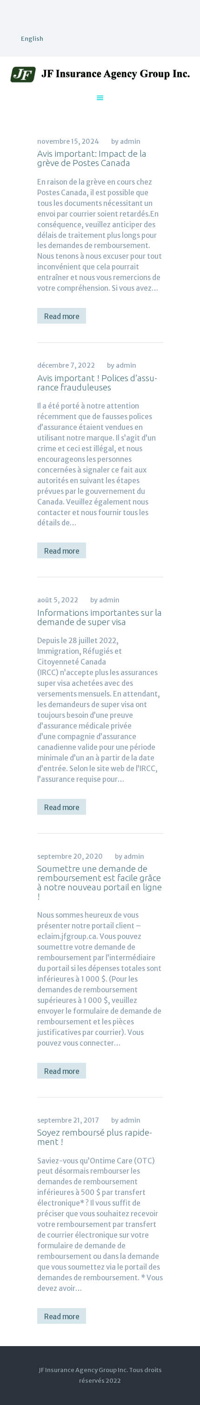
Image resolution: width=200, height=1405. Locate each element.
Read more (61, 316)
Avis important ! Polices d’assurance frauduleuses (97, 382)
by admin (125, 141)
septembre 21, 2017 (68, 1120)
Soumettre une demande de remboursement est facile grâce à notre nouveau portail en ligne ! (99, 882)
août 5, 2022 (57, 600)
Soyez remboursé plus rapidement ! (94, 1137)
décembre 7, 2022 (66, 365)
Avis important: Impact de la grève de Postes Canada (92, 158)
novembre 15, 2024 (68, 141)
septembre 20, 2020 (70, 856)
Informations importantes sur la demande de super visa (99, 617)
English (32, 39)
